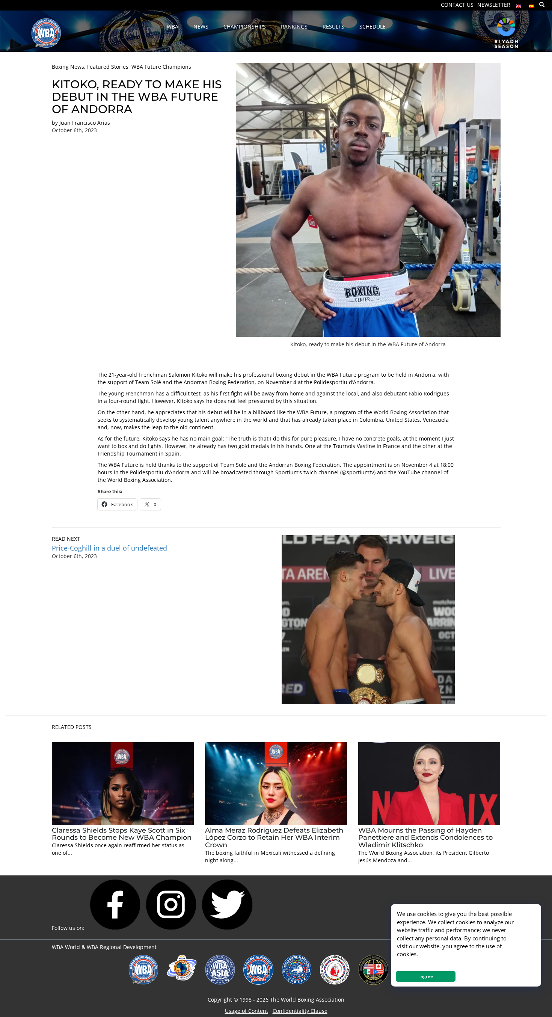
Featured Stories (107, 66)
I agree (425, 976)
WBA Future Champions (161, 66)
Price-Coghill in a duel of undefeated (109, 547)
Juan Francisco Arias (84, 122)
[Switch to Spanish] (531, 4)
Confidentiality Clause (300, 1010)
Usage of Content (246, 1010)
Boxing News (68, 66)
